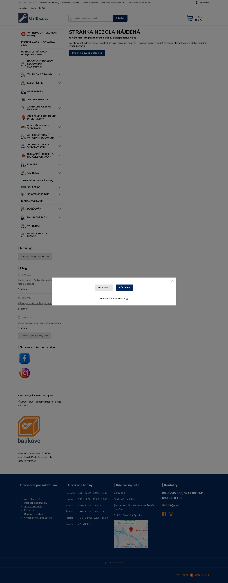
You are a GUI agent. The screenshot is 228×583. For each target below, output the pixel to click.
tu (127, 298)
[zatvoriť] (172, 280)
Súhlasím (124, 287)
